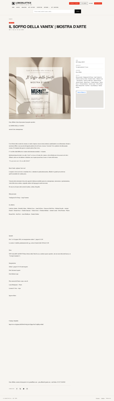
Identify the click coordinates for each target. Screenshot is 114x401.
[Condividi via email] (27, 388)
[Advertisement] (57, 44)
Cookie (102, 398)
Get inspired (54, 7)
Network (46, 7)
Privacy (98, 398)
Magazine (24, 7)
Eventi (18, 7)
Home (13, 7)
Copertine (39, 7)
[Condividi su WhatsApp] (23, 388)
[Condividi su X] (20, 388)
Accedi (91, 3)
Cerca (77, 11)
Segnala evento (74, 3)
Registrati (98, 3)
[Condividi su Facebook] (17, 388)
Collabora (84, 3)
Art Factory (31, 7)
